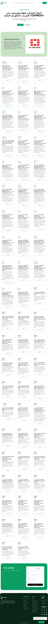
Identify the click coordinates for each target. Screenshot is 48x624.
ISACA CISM (25, 607)
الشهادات (28, 2)
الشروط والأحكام (35, 607)
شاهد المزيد (7, 80)
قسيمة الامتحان (22, 2)
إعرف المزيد (28, 24)
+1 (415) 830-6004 (44, 601)
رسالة (28, 577)
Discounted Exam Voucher (34, 601)
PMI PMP (24, 600)
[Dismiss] (46, 618)
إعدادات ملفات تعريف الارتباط (34, 611)
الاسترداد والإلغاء (34, 608)
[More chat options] (46, 622)
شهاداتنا (33, 598)
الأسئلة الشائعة (34, 603)
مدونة (32, 2)
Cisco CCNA (25, 602)
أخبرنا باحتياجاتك (20, 24)
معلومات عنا (17, 2)
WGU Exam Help (26, 608)
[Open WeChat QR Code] (42, 614)
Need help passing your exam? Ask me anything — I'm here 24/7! (40, 618)
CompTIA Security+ (25, 605)
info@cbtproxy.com (44, 604)
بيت (12, 2)
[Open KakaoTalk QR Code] (44, 614)
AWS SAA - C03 (26, 598)
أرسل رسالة (34, 584)
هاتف (28, 572)
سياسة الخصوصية (35, 605)
